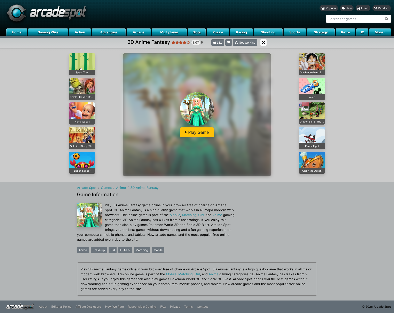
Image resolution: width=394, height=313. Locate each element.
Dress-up (99, 250)
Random (383, 8)
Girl (201, 215)
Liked (364, 8)
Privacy (175, 306)
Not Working (246, 42)
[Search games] (387, 19)
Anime (217, 215)
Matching (189, 215)
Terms (188, 306)
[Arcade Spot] (98, 14)
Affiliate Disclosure (88, 306)
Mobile (175, 215)
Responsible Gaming (142, 306)
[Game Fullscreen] (263, 42)
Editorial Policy (61, 306)
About (43, 306)
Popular (330, 8)
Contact (202, 306)
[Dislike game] (228, 42)
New (348, 8)
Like (219, 42)
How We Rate (114, 306)
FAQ (163, 306)
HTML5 (125, 250)
